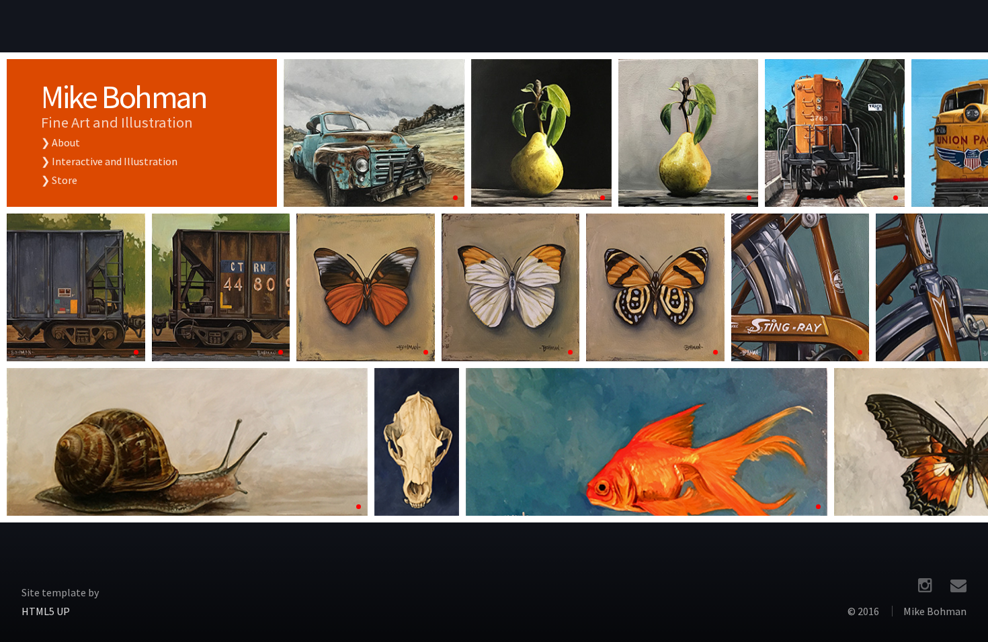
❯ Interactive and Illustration (109, 161)
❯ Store (59, 180)
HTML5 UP (46, 611)
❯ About (60, 142)
